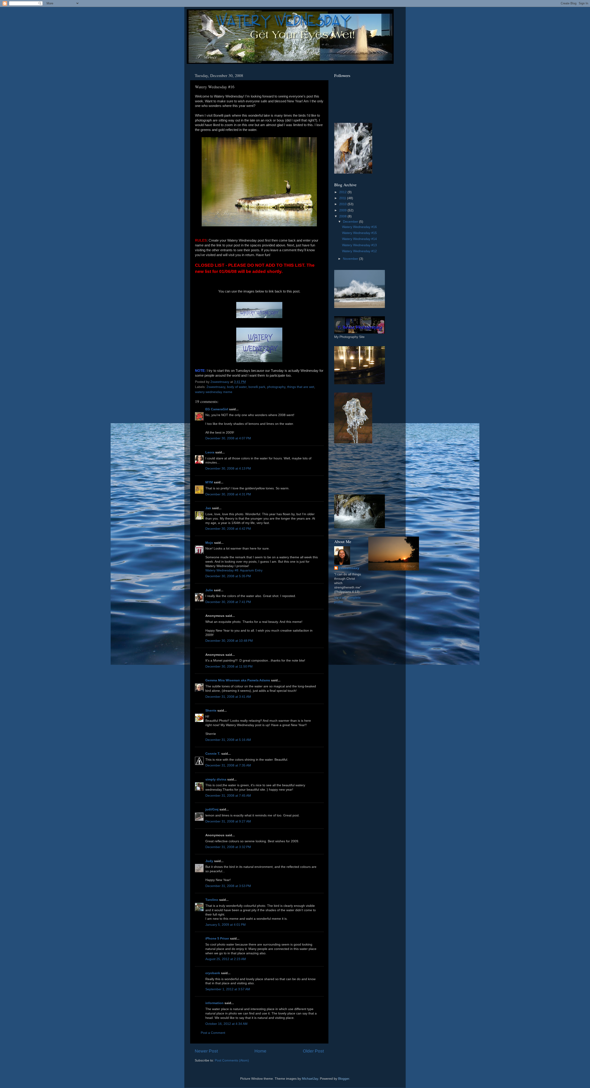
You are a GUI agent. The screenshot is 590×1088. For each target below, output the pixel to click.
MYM (209, 482)
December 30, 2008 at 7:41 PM (228, 602)
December (351, 221)
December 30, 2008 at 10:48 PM (229, 640)
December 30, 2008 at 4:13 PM (228, 468)
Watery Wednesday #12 (359, 251)
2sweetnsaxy (215, 387)
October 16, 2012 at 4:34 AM (226, 1024)
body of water (237, 387)
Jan (208, 508)
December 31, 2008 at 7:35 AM (228, 765)
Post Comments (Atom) (232, 1060)
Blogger (343, 1078)
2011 (343, 198)
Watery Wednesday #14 (359, 239)
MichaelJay (310, 1078)
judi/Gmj (211, 809)
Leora (209, 452)
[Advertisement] (355, 469)
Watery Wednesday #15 (359, 233)
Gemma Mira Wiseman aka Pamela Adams (237, 680)
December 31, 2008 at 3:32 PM (228, 847)
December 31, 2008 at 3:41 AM (228, 696)
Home (260, 1051)
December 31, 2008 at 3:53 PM (228, 886)
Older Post (313, 1051)
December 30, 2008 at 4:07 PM (228, 438)
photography (276, 387)
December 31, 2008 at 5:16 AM (228, 740)
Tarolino (211, 900)
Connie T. (212, 753)
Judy (209, 861)
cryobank (212, 973)
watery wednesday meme (213, 392)
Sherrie (210, 710)
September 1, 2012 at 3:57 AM (227, 989)
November (351, 258)
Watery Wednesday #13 (359, 245)
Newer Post (206, 1051)
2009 (343, 210)
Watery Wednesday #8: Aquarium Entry (234, 570)
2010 (343, 204)
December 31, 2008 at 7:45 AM (228, 795)
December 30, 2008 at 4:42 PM (228, 528)
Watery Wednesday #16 (359, 227)
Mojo (209, 542)
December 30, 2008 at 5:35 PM (228, 576)
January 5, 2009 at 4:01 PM (225, 924)
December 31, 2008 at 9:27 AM (228, 821)
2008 (343, 216)
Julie (209, 590)
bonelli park (256, 387)
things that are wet (300, 387)
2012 (343, 192)
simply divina (215, 779)
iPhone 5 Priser (217, 938)
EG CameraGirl (216, 409)
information (214, 1003)
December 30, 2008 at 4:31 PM (228, 494)
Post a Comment (213, 1033)
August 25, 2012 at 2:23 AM (225, 959)
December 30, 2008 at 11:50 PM (229, 666)
